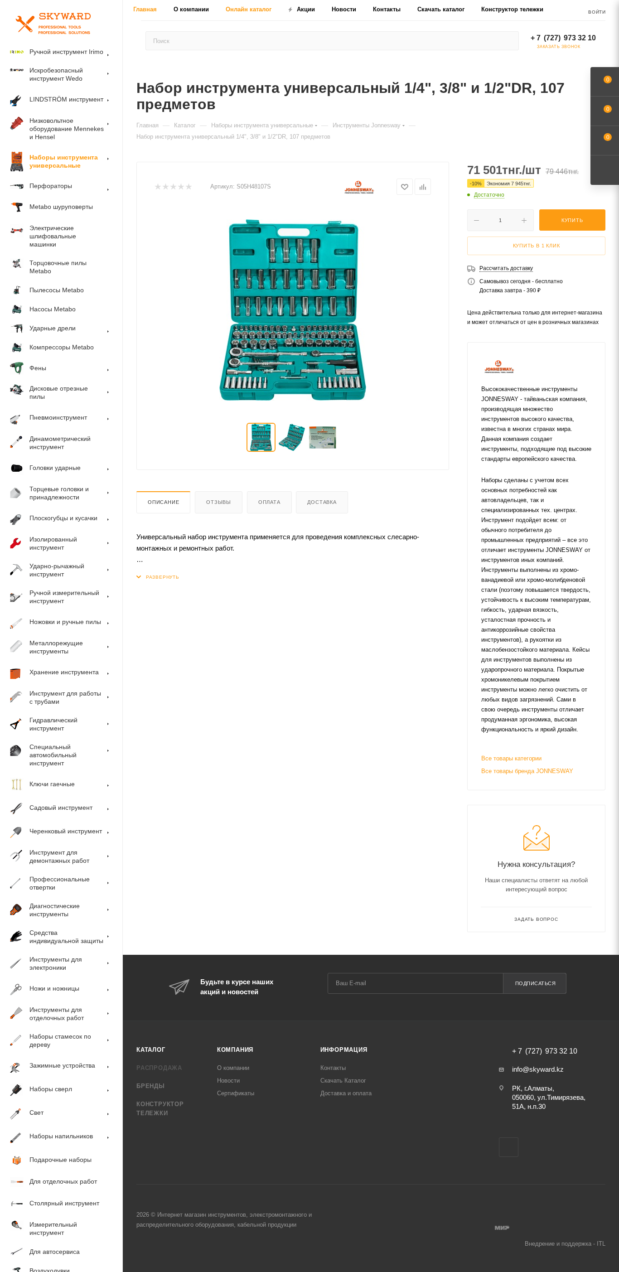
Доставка (321, 502)
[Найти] (508, 40)
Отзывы (218, 502)
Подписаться (535, 983)
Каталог (150, 1049)
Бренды (150, 1086)
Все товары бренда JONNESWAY (527, 771)
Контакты (333, 1067)
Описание (163, 502)
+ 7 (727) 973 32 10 (563, 38)
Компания (235, 1049)
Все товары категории (511, 758)
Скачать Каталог (343, 1080)
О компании (233, 1067)
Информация (344, 1049)
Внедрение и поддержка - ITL (565, 1243)
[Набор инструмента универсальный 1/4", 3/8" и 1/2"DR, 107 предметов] (293, 310)
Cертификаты (235, 1093)
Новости (228, 1080)
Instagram (508, 1147)
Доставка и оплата (346, 1093)
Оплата (269, 502)
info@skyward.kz (538, 1069)
